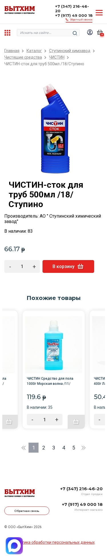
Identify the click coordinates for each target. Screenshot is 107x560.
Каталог (34, 51)
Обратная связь (27, 511)
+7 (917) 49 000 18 (74, 15)
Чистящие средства (23, 57)
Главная (11, 51)
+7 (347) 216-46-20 (72, 8)
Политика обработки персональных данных (54, 542)
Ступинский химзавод (69, 51)
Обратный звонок (81, 19)
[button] (24, 448)
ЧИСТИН (56, 57)
